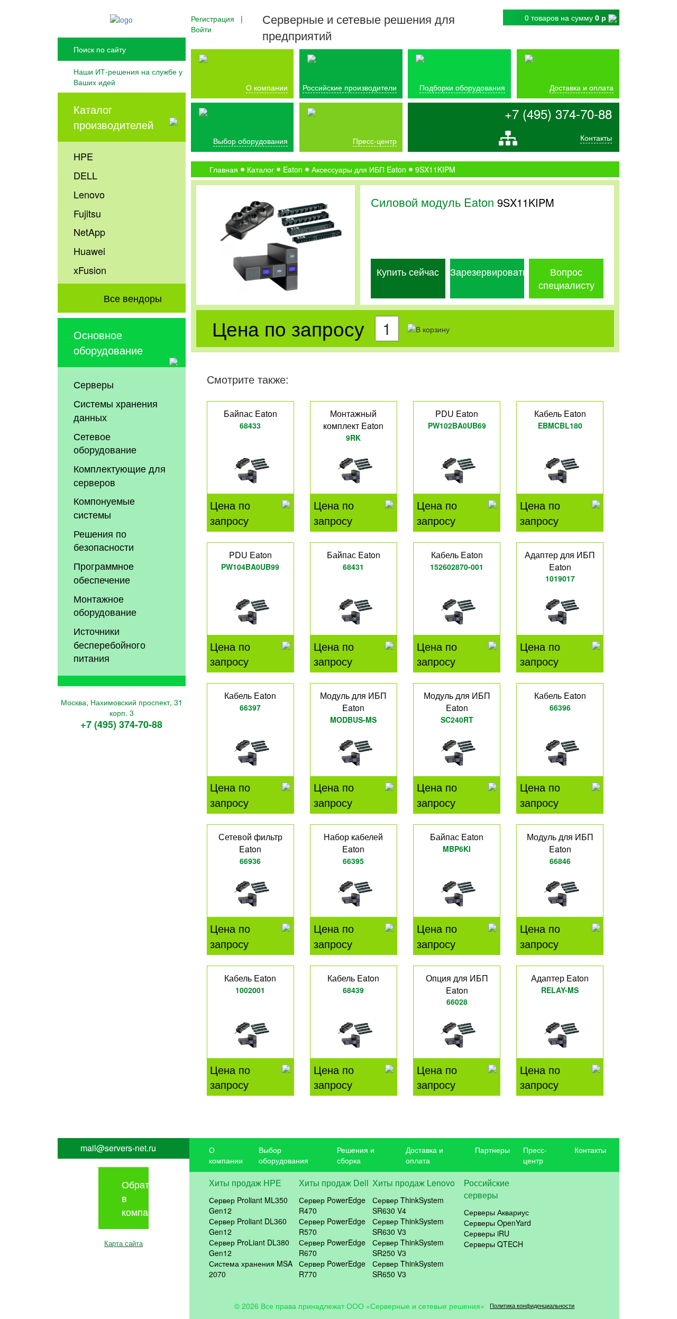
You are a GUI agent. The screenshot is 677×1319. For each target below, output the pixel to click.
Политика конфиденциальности (532, 1305)
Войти (201, 29)
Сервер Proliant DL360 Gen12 (248, 1226)
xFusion (90, 270)
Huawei (89, 251)
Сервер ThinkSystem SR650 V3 (408, 1268)
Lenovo (89, 194)
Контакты (596, 137)
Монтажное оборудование (105, 605)
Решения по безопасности (104, 540)
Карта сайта (123, 1243)
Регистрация (212, 18)
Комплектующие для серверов (120, 475)
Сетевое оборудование (105, 443)
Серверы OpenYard (497, 1222)
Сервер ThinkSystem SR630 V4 (408, 1205)
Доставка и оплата (582, 87)
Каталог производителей (113, 117)
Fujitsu (87, 213)
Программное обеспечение (104, 572)
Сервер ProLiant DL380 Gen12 (249, 1247)
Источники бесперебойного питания (109, 644)
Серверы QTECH (493, 1244)
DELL (85, 175)
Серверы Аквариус (496, 1212)
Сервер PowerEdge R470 (332, 1205)
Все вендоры (133, 298)
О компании (267, 87)
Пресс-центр (535, 1155)
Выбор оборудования (250, 140)
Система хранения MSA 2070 (250, 1268)
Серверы (94, 384)
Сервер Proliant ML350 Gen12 (248, 1205)
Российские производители (350, 87)
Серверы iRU (486, 1233)
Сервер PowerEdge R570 (332, 1226)
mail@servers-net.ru (118, 1148)
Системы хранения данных (116, 410)
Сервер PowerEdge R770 (332, 1268)
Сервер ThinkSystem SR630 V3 (408, 1226)
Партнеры (492, 1149)
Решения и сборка (355, 1155)
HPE (83, 156)
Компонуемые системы (104, 507)
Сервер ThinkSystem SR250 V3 (408, 1247)
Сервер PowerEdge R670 (332, 1247)
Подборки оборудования (462, 87)
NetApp (89, 232)
